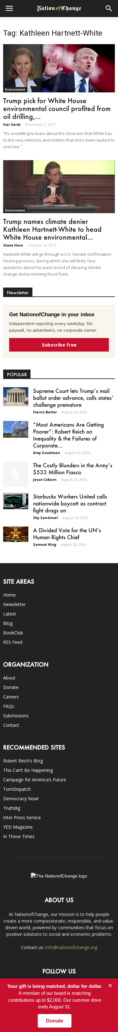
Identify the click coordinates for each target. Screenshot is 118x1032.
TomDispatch (17, 789)
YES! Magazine (18, 827)
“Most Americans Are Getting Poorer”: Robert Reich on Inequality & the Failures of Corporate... (68, 435)
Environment (15, 89)
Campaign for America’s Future (34, 780)
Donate (11, 687)
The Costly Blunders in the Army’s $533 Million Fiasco (72, 468)
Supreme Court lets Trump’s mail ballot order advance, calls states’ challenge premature (73, 397)
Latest (9, 614)
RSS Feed (12, 642)
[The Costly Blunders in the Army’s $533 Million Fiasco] (15, 474)
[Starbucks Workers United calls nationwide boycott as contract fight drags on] (15, 501)
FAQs (8, 706)
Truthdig (11, 808)
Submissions (16, 716)
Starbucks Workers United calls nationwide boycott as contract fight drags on (70, 503)
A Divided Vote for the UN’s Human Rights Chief (67, 533)
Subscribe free (59, 344)
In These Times (19, 836)
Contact (11, 725)
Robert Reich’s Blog (23, 761)
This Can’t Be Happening (28, 770)
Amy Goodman (46, 452)
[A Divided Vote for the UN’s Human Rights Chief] (15, 534)
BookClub (13, 633)
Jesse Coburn (45, 479)
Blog (8, 623)
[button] (109, 8)
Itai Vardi (12, 124)
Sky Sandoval (45, 517)
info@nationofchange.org (71, 947)
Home (9, 595)
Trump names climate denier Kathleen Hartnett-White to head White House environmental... (52, 229)
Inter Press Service (22, 817)
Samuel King (44, 544)
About (9, 678)
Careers (11, 697)
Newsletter (14, 604)
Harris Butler (45, 412)
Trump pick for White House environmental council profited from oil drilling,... (57, 108)
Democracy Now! (21, 799)
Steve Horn (13, 245)
